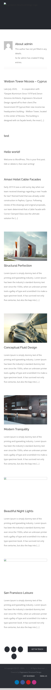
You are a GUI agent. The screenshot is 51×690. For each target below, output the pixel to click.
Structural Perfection (18, 263)
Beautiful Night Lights (18, 508)
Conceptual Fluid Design (20, 344)
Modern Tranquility (16, 426)
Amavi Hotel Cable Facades (22, 176)
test (6, 133)
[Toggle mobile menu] (46, 4)
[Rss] (20, 646)
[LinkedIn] (7, 646)
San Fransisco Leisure (18, 590)
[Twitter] (14, 654)
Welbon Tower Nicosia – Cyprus (25, 78)
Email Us (43, 673)
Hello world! (12, 149)
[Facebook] (13, 646)
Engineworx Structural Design (30, 669)
